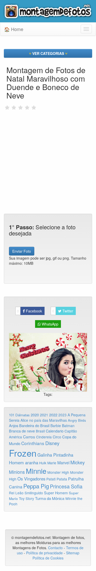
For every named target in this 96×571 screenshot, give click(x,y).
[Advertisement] (48, 150)
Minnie (36, 471)
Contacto (56, 547)
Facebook (29, 310)
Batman (68, 425)
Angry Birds (77, 420)
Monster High (58, 472)
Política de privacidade (44, 552)
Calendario (54, 431)
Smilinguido (34, 492)
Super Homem (56, 492)
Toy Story (26, 498)
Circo (57, 436)
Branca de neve (22, 431)
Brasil (40, 431)
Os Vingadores (31, 479)
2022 (53, 414)
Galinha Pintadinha (55, 455)
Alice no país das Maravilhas (43, 420)
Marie (51, 462)
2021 (44, 414)
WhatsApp (49, 324)
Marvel (63, 462)
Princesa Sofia (66, 486)
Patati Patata (56, 478)
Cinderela (44, 436)
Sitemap (72, 552)
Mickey (77, 462)
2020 (35, 414)
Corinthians (32, 443)
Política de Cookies (48, 557)
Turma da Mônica (49, 498)
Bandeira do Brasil (34, 425)
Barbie (55, 425)
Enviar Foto (21, 251)
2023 (62, 414)
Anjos (13, 425)
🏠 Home (13, 29)
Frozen (22, 452)
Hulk (42, 462)
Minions (17, 472)
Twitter (62, 310)
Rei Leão (16, 492)
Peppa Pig (36, 486)
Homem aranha (23, 462)
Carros (29, 436)
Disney (52, 443)
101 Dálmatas (19, 414)
